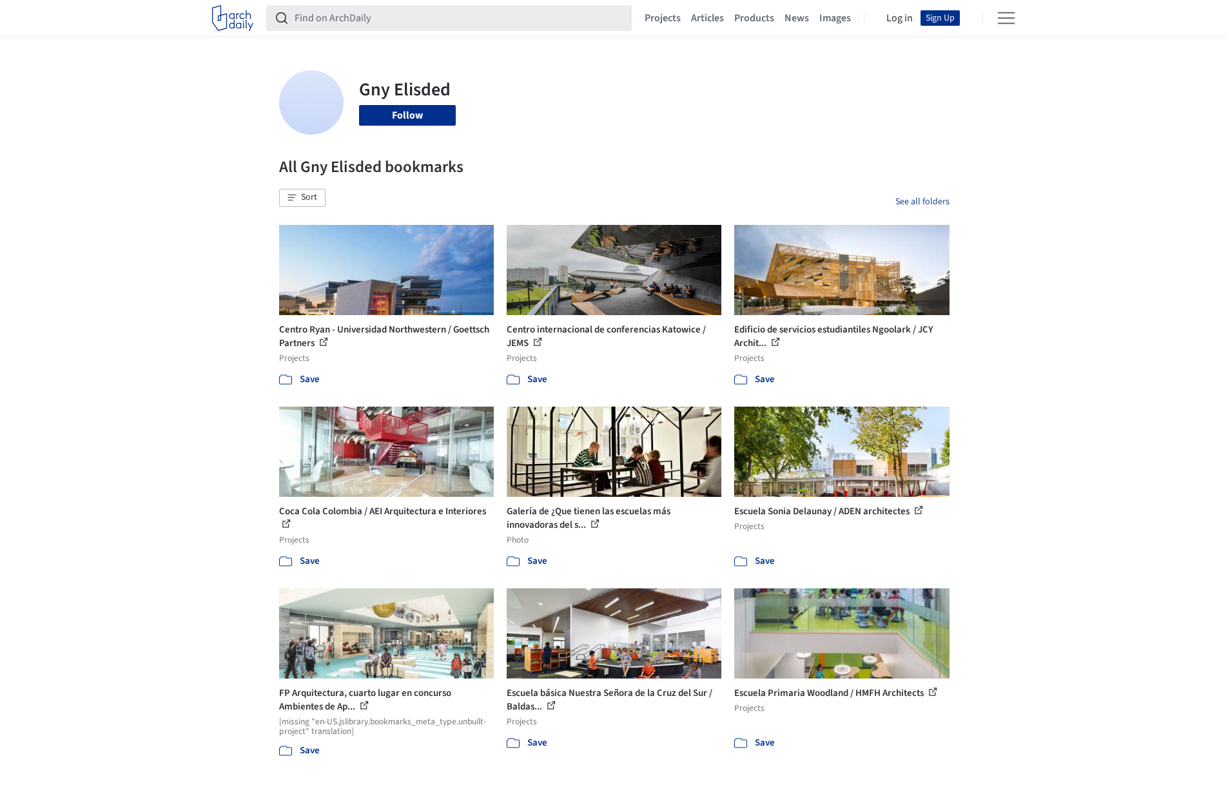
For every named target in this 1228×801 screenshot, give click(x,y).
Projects (663, 18)
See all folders (922, 201)
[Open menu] (1006, 18)
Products (754, 18)
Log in (899, 18)
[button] (302, 198)
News (797, 18)
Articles (707, 18)
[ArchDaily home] (232, 18)
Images (835, 18)
